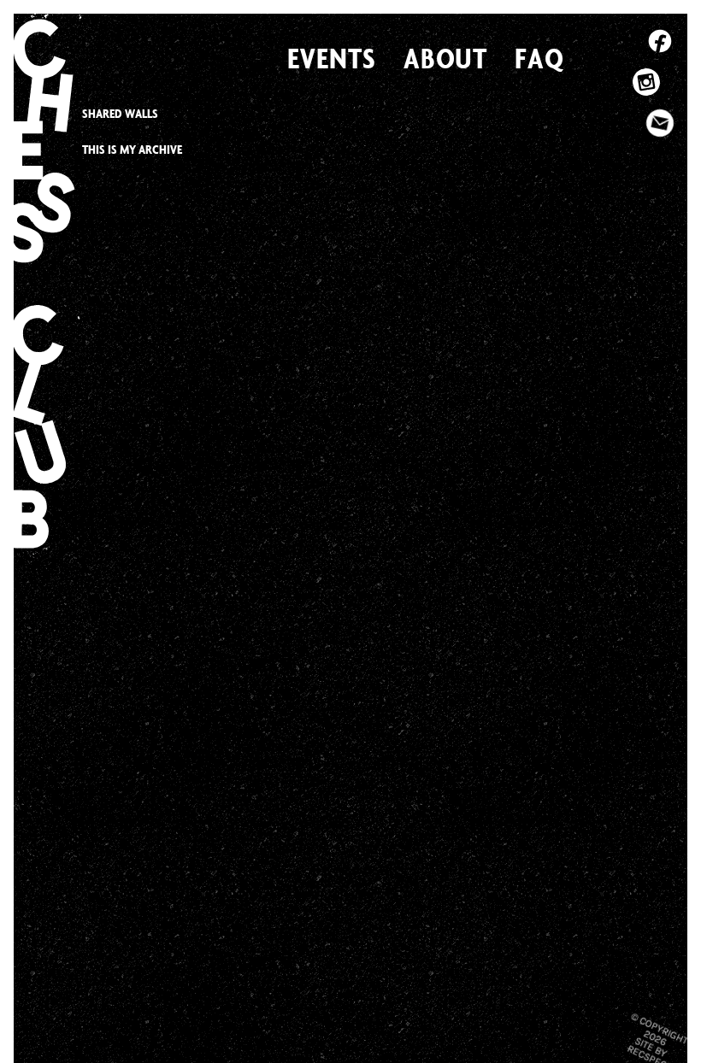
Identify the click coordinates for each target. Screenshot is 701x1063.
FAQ (539, 58)
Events (331, 58)
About (446, 58)
